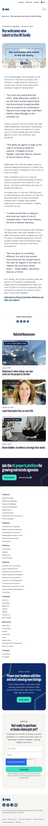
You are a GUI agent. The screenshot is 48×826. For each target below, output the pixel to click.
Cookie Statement (8, 822)
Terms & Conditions (24, 819)
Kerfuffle (16, 26)
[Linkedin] (17, 321)
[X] (21, 321)
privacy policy (23, 778)
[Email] (27, 321)
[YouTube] (16, 805)
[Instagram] (8, 805)
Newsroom (5, 16)
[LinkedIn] (4, 805)
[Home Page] (5, 8)
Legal (4, 819)
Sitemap (18, 822)
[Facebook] (24, 321)
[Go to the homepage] (6, 799)
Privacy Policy (12, 819)
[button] (43, 2)
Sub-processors (38, 819)
